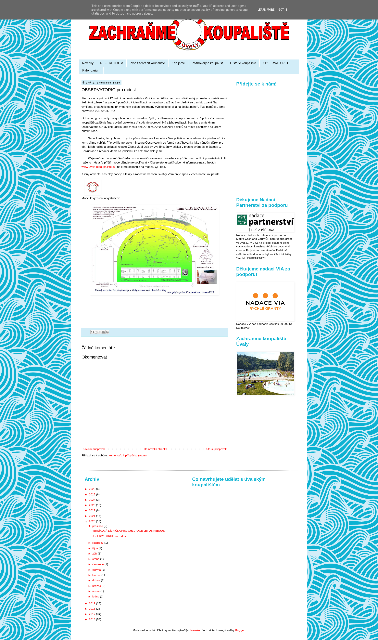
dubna (96, 580)
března (97, 585)
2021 (92, 515)
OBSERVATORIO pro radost (109, 536)
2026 (92, 488)
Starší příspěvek (216, 449)
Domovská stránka (155, 449)
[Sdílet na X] (100, 332)
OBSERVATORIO (275, 63)
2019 (92, 603)
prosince (98, 526)
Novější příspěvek (93, 449)
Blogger (240, 630)
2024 (92, 499)
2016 (92, 619)
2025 (92, 494)
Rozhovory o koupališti (207, 63)
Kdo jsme (178, 63)
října (95, 548)
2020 (92, 521)
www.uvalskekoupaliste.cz (99, 166)
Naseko (195, 630)
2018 (92, 608)
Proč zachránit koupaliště (147, 63)
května (96, 575)
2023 (92, 505)
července (98, 564)
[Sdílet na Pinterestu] (107, 332)
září (95, 553)
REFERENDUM (111, 63)
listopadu (98, 542)
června (97, 569)
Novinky (88, 63)
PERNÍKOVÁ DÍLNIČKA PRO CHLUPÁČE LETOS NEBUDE (128, 530)
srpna (96, 558)
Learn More (266, 9)
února (96, 591)
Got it (282, 9)
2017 (92, 614)
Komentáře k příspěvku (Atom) (127, 455)
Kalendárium (91, 70)
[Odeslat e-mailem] (92, 332)
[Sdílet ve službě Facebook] (104, 332)
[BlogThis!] (96, 332)
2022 (92, 510)
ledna (96, 596)
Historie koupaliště (243, 63)
